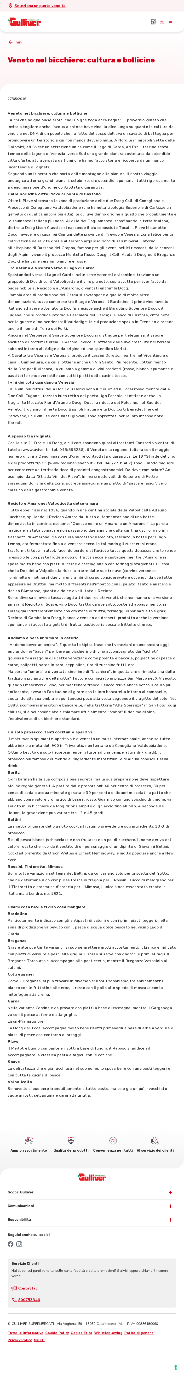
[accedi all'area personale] (162, 21)
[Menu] (170, 21)
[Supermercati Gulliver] (24, 21)
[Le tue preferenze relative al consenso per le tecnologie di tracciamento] (175, 1367)
